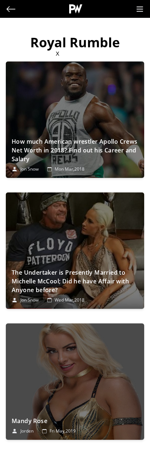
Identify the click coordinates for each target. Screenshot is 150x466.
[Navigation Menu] (139, 9)
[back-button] (11, 9)
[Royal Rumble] (75, 119)
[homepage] (76, 9)
